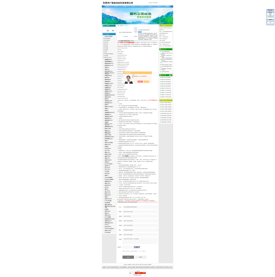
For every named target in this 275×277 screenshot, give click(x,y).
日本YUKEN (107, 150)
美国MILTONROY (108, 160)
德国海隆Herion (108, 114)
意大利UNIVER (108, 148)
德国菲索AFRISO (108, 181)
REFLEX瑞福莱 (108, 217)
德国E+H (106, 196)
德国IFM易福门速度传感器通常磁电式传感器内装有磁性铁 (172, 115)
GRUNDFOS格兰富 (108, 163)
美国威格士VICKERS (109, 83)
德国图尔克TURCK (108, 91)
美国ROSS (107, 67)
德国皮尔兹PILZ (108, 96)
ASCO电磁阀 (126, 200)
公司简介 (116, 6)
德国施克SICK (107, 93)
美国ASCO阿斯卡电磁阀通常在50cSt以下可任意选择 (171, 109)
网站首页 (107, 6)
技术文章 (142, 6)
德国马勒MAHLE (108, 118)
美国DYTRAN (107, 183)
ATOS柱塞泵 (105, 46)
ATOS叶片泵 (105, 44)
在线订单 (159, 6)
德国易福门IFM (108, 89)
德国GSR (106, 104)
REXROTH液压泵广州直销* (166, 64)
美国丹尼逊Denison (109, 71)
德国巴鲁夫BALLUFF (109, 65)
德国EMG (107, 98)
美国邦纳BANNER (108, 100)
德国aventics (107, 152)
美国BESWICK (108, 215)
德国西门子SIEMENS (109, 106)
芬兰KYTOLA (107, 169)
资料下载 (150, 6)
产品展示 (133, 6)
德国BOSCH (107, 158)
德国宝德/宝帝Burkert (109, 63)
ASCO (131, 200)
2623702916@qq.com (167, 45)
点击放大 (126, 36)
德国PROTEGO (108, 194)
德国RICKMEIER (108, 154)
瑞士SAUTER (107, 191)
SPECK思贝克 (108, 232)
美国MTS (106, 108)
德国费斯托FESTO (108, 59)
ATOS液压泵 (105, 49)
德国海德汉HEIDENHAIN (110, 95)
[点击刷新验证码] (136, 247)
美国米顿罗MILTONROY (109, 136)
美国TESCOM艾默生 (109, 142)
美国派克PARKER (108, 75)
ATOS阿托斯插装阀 (107, 38)
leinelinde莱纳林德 (108, 177)
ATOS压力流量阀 (106, 40)
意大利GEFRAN (108, 226)
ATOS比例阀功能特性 (165, 51)
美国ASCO (107, 213)
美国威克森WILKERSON (109, 218)
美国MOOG (107, 161)
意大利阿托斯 (107, 202)
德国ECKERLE (108, 156)
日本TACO (107, 224)
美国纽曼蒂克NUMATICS (110, 112)
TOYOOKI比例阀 (108, 200)
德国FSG (106, 175)
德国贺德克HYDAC (108, 102)
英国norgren (107, 130)
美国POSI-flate (108, 144)
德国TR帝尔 (107, 77)
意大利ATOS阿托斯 (108, 36)
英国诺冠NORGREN (109, 116)
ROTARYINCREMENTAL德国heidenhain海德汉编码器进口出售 (166, 59)
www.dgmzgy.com (165, 44)
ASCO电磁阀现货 (144, 200)
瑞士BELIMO (107, 167)
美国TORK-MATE (108, 198)
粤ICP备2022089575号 (160, 267)
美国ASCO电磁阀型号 (136, 200)
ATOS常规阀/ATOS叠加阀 (108, 53)
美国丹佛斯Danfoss (109, 138)
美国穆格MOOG (108, 87)
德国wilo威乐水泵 (108, 204)
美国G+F (106, 140)
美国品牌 (106, 122)
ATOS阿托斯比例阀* (165, 71)
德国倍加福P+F (108, 81)
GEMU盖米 (107, 171)
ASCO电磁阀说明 (151, 200)
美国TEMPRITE (108, 185)
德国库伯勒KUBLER (109, 222)
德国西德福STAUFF (109, 120)
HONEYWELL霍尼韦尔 (109, 228)
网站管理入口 (148, 267)
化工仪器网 (133, 267)
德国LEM (106, 189)
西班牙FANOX (107, 211)
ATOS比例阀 (105, 47)
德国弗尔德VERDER (109, 126)
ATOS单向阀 (105, 42)
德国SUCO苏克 (108, 128)
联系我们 (167, 6)
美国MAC (107, 110)
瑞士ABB (107, 187)
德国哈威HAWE (108, 79)
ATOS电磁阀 (105, 55)
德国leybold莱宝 (108, 134)
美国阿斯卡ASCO (108, 85)
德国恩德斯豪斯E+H (109, 61)
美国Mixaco (107, 69)
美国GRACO (107, 165)
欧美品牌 (106, 209)
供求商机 (124, 6)
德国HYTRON (107, 193)
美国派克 (106, 146)
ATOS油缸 (105, 51)
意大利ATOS (107, 173)
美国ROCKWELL (108, 230)
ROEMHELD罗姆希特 (109, 179)
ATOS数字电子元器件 (107, 57)
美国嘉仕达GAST (108, 220)
